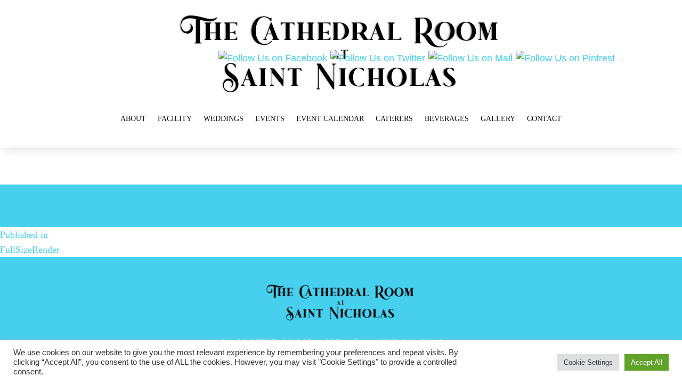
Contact (544, 119)
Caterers (394, 119)
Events (270, 119)
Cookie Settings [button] (588, 362)
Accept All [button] (646, 362)
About (133, 119)
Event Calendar (330, 119)
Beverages (447, 119)
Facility (175, 119)
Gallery (498, 119)
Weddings (223, 119)
